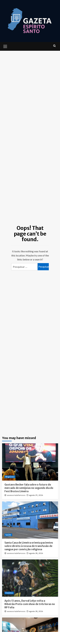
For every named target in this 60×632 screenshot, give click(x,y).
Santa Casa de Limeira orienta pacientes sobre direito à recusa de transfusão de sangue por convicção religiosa (28, 546)
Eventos (9, 593)
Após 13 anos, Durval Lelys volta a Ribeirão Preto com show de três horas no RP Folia (29, 604)
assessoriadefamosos (16, 495)
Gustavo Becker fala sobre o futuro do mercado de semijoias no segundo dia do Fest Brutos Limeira (28, 488)
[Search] (54, 46)
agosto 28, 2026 (36, 553)
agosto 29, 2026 (36, 495)
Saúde (8, 535)
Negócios (9, 477)
